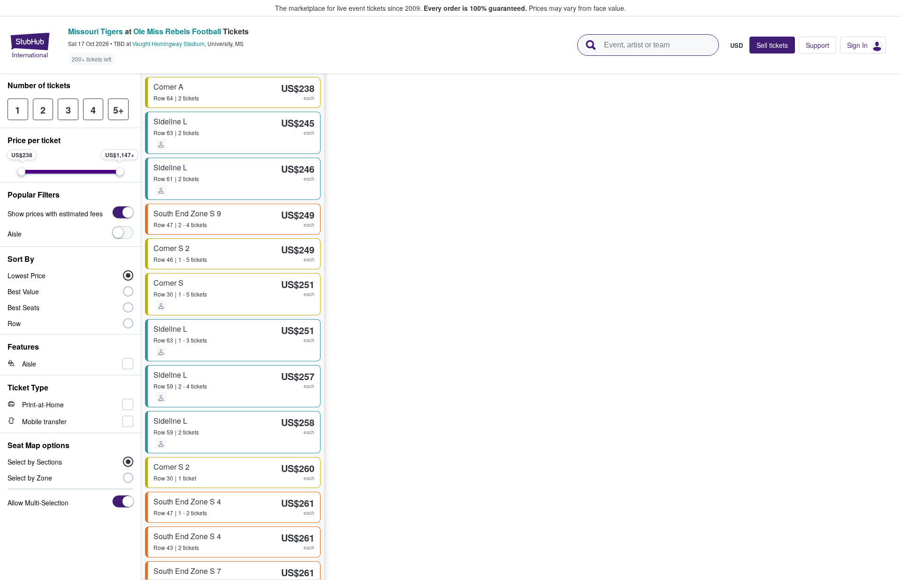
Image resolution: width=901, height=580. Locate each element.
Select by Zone (30, 477)
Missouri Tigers (95, 31)
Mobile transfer (44, 421)
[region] (613, 326)
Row (14, 323)
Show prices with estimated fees (55, 213)
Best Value (23, 291)
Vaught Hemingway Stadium (168, 43)
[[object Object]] (122, 212)
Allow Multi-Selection (38, 502)
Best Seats (23, 307)
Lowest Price (27, 275)
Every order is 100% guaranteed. (475, 8)
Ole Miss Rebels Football (177, 31)
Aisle (15, 233)
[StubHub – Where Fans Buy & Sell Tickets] (30, 45)
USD (736, 45)
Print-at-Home (43, 404)
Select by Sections (35, 461)
